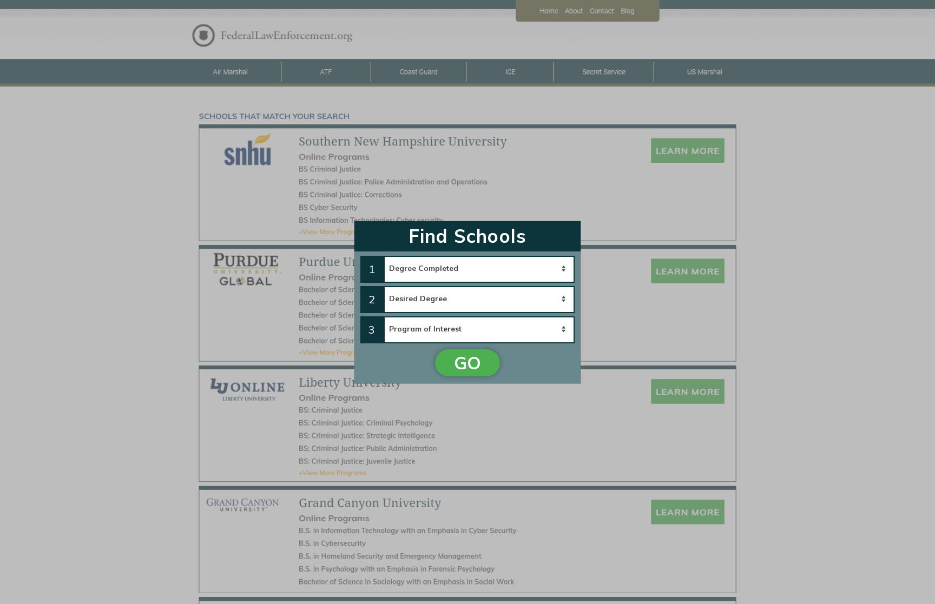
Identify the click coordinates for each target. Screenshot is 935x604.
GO (467, 363)
